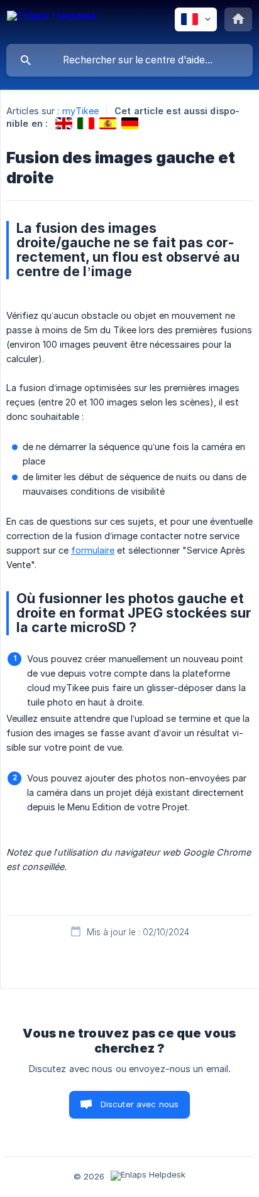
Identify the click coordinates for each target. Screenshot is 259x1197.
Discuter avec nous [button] (140, 1104)
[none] (52, 22)
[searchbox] (129, 60)
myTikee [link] (80, 110)
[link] (63, 123)
